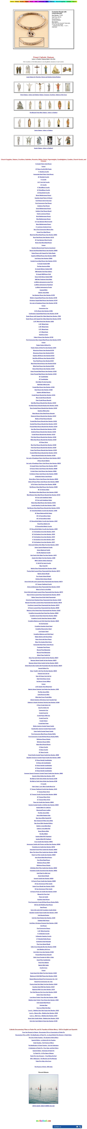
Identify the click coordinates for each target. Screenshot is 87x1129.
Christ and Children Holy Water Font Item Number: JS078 (44, 544)
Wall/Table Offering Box (43, 384)
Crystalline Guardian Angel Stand (43, 626)
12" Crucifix (43, 185)
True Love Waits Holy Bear (43, 1008)
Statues (26, 94)
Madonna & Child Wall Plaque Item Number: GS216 (43, 976)
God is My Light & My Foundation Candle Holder (43, 910)
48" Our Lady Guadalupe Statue (43, 497)
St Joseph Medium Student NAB (43, 269)
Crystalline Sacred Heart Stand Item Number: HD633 (43, 615)
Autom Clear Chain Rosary (43, 994)
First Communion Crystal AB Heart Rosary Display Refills (43, 736)
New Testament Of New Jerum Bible (43, 820)
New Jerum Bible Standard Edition (43, 823)
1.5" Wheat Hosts (43, 332)
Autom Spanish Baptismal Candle (43, 547)
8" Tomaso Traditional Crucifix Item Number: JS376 (43, 789)
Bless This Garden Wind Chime (43, 642)
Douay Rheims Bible (43, 831)
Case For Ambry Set (43, 707)
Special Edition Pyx (43, 668)
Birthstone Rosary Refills (43, 742)
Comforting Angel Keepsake (43, 941)
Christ (22, 94)
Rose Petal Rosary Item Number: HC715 (43, 237)
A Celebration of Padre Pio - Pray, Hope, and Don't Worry (43, 1048)
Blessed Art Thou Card (43, 894)
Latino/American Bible (43, 694)
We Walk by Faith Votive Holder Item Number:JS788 (43, 778)
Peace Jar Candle (43, 897)
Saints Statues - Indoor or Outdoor (43, 130)
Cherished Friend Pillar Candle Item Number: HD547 (43, 849)
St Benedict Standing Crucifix (43, 936)
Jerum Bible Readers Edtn (43, 815)
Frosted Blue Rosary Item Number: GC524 (43, 387)
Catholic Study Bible (43, 292)
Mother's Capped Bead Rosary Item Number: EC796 (43, 298)
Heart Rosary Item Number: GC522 (44, 389)
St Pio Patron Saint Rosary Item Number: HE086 (43, 484)
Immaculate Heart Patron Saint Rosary (43, 174)
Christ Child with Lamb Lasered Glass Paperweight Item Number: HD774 (44, 581)
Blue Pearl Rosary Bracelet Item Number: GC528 (43, 445)
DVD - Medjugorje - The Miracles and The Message (43, 1058)
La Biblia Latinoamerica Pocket (43, 287)
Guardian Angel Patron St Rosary (43, 198)
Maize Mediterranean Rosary (43, 224)
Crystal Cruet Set (43, 718)
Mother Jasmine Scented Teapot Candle (43, 726)
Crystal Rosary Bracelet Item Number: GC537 (43, 434)
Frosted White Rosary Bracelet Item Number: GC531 (43, 453)
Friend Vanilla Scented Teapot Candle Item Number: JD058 (43, 755)
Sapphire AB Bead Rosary (43, 392)
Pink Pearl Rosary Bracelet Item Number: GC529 (43, 447)
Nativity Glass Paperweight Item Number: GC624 (43, 568)
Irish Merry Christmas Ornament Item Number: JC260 (43, 923)
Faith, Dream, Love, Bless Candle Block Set (43, 786)
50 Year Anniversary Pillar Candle (43, 889)
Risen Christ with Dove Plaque (43, 639)
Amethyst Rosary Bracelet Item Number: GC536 (43, 431)
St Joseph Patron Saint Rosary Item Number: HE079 (43, 466)
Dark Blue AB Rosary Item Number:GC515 (43, 358)
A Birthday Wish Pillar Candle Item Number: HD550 (43, 868)
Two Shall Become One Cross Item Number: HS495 (43, 992)
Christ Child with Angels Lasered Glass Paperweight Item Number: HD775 (43, 592)
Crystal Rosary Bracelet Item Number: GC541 (43, 395)
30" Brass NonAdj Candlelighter (43, 765)
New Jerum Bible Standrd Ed (43, 818)
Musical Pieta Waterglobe (43, 650)
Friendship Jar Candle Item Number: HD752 (43, 847)
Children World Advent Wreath (43, 579)
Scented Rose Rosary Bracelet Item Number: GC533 (43, 424)
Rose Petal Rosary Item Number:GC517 (43, 361)
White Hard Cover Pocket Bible (43, 697)
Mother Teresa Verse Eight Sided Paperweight (44, 597)
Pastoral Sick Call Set (43, 673)
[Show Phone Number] (80, 1127)
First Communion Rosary (43, 928)
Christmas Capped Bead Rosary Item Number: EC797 (43, 300)
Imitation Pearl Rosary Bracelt (43, 211)
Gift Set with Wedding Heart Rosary (43, 904)
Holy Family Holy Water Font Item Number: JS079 (43, 555)
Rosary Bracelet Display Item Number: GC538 (43, 455)
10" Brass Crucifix (43, 752)
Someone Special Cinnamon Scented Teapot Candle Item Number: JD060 (43, 773)
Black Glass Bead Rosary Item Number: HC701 (43, 502)
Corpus (43, 166)
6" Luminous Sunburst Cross (43, 227)
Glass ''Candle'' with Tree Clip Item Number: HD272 (43, 671)
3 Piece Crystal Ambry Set (43, 705)
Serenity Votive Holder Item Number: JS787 (43, 776)
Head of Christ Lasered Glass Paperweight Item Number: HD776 (43, 594)
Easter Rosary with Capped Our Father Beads (43, 253)
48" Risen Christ (43, 442)
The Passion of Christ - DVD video (44, 1066)
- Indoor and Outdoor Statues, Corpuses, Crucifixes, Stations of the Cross (47, 94)
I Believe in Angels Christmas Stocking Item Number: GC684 (43, 702)
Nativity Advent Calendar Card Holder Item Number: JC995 (43, 689)
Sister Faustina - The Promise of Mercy (43, 1042)
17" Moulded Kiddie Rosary (43, 939)
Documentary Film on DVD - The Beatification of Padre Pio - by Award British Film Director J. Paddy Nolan (43, 1035)
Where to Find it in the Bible (43, 589)
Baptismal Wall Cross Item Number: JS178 (43, 989)
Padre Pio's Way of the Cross (43, 1061)
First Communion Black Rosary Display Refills (43, 734)
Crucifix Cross (43, 967)
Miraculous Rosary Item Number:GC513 (43, 353)
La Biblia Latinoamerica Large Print (43, 282)
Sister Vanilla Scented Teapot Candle (43, 731)
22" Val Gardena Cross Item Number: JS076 (43, 534)
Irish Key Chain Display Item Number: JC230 (43, 918)
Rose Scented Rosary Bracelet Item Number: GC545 (43, 408)
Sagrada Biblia (43, 290)
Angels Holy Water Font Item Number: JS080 (43, 558)
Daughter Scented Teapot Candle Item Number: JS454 (43, 912)
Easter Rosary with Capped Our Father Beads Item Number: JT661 (43, 316)
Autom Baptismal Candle (43, 550)
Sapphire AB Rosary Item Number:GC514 (43, 355)
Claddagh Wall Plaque (43, 920)
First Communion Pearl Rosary (43, 203)
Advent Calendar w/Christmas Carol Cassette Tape (43, 699)
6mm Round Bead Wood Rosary (43, 857)
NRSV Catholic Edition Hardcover (43, 560)
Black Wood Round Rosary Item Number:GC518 (43, 363)
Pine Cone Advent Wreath (43, 944)
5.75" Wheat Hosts (43, 329)
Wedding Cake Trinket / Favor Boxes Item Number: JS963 (44, 1000)
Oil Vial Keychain (43, 623)
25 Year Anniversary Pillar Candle (43, 883)
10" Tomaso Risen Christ (43, 797)
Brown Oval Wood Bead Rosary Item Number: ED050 (43, 250)
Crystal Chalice (43, 721)
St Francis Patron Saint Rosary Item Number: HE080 (43, 468)
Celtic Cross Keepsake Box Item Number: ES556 (43, 946)
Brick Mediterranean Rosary (43, 216)
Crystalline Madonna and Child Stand (43, 634)
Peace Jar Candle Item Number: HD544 (43, 802)
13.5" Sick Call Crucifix (43, 182)
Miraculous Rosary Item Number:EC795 (43, 350)
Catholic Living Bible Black (43, 826)
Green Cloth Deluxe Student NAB (43, 276)
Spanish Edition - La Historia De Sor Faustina (43, 1040)
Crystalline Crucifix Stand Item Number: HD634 (43, 618)
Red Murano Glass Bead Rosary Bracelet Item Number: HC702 (43, 508)
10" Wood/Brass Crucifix (43, 190)
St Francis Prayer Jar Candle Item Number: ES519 (43, 891)
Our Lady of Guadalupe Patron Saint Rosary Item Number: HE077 (43, 458)
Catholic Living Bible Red (43, 828)
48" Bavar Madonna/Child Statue (43, 513)
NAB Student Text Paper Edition (43, 271)
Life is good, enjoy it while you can (43, 1106)
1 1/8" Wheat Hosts (43, 324)
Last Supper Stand (43, 631)
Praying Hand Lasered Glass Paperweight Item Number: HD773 (43, 571)
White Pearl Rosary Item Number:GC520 (43, 366)
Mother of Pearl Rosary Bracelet (43, 418)
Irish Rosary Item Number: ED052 (43, 258)
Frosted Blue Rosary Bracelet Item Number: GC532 (43, 421)
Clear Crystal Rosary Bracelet (43, 400)
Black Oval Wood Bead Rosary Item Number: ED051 (43, 234)
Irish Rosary (43, 925)
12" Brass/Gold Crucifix (43, 192)
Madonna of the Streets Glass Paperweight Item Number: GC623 (43, 610)
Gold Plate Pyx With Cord (43, 873)
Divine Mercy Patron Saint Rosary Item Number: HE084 (43, 479)
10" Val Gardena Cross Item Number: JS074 (43, 537)
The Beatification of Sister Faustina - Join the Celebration (43, 1045)
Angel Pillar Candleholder (43, 960)
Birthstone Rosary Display (43, 739)
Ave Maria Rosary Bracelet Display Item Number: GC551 (43, 405)
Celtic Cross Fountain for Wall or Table (43, 957)
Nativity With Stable (43, 965)
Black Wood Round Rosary (43, 744)
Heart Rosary (43, 907)
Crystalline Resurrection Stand (44, 629)
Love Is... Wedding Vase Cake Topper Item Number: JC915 (43, 1010)
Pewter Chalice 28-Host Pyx (43, 345)
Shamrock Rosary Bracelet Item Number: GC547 (43, 416)
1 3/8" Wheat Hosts (43, 326)
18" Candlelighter (43, 379)
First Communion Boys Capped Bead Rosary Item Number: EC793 (43, 340)
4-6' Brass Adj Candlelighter (43, 763)
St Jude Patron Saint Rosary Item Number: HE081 (43, 471)
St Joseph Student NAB (43, 263)
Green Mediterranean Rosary (43, 208)
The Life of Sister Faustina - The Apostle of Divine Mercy (43, 1037)
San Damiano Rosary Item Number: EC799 (43, 295)
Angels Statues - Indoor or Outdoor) (43, 148)
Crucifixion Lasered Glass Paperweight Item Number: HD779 (43, 605)
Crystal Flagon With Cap (43, 715)
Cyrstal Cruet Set (43, 713)
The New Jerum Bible (43, 692)
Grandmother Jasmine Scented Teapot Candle (43, 728)
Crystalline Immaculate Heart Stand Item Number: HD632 (43, 613)
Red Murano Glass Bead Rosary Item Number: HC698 (43, 487)
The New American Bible (43, 266)
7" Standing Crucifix (43, 171)
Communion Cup (43, 308)
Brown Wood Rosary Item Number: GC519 (44, 368)
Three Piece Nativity (43, 962)
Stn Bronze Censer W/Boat (43, 681)
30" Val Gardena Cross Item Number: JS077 (43, 542)
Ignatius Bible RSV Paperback (43, 836)
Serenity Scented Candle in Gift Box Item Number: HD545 (44, 805)
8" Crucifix (43, 179)
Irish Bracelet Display (43, 915)
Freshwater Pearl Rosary (43, 647)
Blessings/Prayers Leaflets (43, 810)
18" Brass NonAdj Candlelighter (43, 770)
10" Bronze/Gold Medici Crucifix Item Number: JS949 (43, 529)
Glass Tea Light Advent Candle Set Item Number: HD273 (43, 657)
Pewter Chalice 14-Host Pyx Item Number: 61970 (43, 347)
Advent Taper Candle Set (43, 655)
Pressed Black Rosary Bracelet (44, 954)
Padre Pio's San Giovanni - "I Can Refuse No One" (43, 1056)
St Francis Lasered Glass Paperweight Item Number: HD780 (43, 608)
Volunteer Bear (43, 1005)
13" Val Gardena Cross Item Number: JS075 (43, 531)
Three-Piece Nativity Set (43, 523)
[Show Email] (77, 1127)
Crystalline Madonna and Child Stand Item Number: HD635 (43, 621)
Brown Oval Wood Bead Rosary (43, 242)
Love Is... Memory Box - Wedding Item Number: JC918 (43, 1013)
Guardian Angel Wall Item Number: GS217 (43, 987)
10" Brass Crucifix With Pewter (44, 169)
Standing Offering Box (43, 410)
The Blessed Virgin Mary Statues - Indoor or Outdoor (43, 112)
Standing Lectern (43, 334)
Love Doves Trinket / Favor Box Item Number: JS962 (43, 997)
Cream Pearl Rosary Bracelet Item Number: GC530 (43, 450)
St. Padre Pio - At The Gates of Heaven (43, 1053)
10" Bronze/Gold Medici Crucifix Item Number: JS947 (43, 521)
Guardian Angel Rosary (43, 899)
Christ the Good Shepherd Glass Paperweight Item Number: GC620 (43, 600)
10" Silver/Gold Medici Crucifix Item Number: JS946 (43, 510)
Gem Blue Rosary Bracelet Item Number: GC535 (43, 429)
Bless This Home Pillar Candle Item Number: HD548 (43, 852)
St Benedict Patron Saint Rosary (43, 476)
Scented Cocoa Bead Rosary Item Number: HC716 (43, 261)
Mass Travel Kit (43, 565)
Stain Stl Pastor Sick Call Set (43, 676)
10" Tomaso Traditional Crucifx (43, 584)
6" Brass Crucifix (43, 747)
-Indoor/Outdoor (56, 77)
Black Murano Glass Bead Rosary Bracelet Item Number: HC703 (43, 495)
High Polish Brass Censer (43, 678)
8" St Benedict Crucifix (43, 933)
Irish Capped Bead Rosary (43, 1002)
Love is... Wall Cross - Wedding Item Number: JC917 (43, 1015)
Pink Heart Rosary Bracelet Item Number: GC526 (43, 437)
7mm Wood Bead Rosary (43, 860)
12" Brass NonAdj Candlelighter (43, 768)
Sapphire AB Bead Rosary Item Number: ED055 (43, 255)
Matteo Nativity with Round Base (43, 636)
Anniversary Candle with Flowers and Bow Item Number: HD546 (43, 844)
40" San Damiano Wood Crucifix (43, 240)
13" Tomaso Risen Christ (43, 799)
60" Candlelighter (43, 376)
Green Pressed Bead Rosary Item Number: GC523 (43, 371)
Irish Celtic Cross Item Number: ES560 (43, 952)
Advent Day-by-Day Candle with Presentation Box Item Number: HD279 (43, 665)
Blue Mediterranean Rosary (43, 219)
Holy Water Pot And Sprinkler (43, 382)
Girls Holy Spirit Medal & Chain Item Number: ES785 (43, 1021)
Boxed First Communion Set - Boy (43, 981)
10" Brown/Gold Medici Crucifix (43, 526)
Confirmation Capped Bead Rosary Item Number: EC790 (43, 313)
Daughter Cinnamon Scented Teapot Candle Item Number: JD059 (43, 757)
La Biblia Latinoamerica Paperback (43, 284)
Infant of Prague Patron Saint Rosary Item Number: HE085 (43, 481)
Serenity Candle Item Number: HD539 (43, 878)
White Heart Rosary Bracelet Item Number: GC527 (43, 439)
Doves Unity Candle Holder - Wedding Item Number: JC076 (43, 1018)
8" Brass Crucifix (43, 749)
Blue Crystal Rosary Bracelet (43, 397)
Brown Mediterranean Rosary (43, 195)
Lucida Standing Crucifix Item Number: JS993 (44, 505)
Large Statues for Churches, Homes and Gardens (39, 77)
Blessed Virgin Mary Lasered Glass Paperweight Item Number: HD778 (43, 602)
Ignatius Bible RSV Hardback (43, 839)
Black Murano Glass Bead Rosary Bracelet (43, 413)
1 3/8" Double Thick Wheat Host (43, 686)
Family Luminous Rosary (43, 213)
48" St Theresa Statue (43, 489)
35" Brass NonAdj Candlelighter (43, 760)
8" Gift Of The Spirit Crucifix (43, 563)
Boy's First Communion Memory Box (43, 229)
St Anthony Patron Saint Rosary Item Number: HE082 (43, 474)
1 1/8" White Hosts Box (44, 931)
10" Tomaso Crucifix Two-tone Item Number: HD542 (43, 794)
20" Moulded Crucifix (43, 177)
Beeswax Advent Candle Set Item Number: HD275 (43, 660)
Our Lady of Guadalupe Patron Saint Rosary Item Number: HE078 (43, 463)
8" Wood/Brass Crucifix (43, 187)
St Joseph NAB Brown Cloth (43, 274)
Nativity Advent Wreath (43, 573)
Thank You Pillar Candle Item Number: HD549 (43, 855)
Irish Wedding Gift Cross (43, 949)
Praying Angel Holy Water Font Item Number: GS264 (43, 984)
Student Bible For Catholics (43, 807)
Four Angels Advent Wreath (43, 576)
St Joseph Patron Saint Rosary (43, 164)
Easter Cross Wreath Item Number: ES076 (43, 886)
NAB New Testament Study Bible (43, 279)
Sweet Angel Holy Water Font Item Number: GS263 (43, 973)
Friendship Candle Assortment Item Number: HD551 (43, 870)
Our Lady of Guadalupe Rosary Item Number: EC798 (43, 303)
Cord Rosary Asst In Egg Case (43, 200)
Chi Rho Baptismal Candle (43, 552)
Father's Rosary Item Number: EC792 (43, 337)
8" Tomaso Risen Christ (43, 791)
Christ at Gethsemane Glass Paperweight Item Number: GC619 (43, 587)
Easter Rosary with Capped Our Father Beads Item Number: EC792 (43, 319)
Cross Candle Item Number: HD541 (43, 841)
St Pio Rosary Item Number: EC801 (43, 311)
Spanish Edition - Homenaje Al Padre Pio (43, 1050)
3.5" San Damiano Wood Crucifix (43, 221)
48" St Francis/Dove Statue (44, 516)
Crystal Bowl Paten (44, 723)
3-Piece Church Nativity (43, 460)
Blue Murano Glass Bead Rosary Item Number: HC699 (43, 492)
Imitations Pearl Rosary (43, 206)
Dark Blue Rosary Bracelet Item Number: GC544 (43, 403)
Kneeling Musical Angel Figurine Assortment (43, 248)
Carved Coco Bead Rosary (43, 232)
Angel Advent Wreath (43, 876)
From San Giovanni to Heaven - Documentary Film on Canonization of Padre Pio (43, 1032)
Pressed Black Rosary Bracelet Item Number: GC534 (43, 426)
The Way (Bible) (43, 833)
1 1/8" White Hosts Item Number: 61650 (43, 321)
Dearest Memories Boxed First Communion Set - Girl (43, 979)
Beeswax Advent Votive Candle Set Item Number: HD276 (43, 663)
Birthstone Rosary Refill (43, 862)
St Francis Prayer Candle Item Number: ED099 (43, 881)
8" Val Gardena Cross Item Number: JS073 (43, 539)
